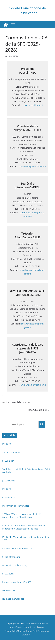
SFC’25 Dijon (8, 460)
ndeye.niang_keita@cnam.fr (32, 166)
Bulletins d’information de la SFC (18, 548)
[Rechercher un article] (42, 424)
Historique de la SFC (38, 409)
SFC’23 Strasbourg (11, 556)
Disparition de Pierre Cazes (15, 505)
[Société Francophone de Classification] (5, 24)
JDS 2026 (6, 444)
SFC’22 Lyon (8, 573)
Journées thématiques (18, 402)
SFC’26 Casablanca (11, 452)
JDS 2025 (6, 489)
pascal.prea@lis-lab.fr (32, 105)
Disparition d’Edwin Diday (15, 565)
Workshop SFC (9, 590)
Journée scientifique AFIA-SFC (16, 582)
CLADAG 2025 (9, 497)
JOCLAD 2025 (8, 480)
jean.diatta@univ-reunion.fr (32, 384)
